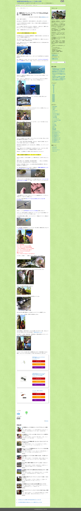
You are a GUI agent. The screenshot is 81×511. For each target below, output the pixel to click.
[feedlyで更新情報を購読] (61, 1)
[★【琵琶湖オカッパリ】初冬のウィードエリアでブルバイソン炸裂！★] (19, 429)
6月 (53, 87)
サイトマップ (23, 5)
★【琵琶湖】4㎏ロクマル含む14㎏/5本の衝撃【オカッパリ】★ (34, 483)
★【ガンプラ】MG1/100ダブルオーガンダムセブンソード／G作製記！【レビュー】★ (59, 74)
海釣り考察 (54, 128)
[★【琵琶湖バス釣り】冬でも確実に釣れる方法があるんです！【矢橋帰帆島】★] (19, 471)
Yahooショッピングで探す (38, 367)
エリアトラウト (55, 110)
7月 (53, 86)
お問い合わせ (18, 5)
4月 (53, 89)
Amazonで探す (38, 364)
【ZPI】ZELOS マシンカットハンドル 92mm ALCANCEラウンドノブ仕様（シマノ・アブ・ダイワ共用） (38, 374)
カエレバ (36, 359)
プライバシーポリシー (29, 5)
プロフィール (35, 5)
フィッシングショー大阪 (56, 120)
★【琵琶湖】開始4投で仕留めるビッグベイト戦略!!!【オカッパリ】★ (30, 502)
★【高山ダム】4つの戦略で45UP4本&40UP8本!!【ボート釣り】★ (29, 499)
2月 (53, 91)
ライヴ (53, 122)
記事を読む (23, 432)
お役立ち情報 (54, 106)
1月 (53, 92)
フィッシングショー (55, 118)
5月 (53, 88)
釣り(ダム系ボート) (55, 133)
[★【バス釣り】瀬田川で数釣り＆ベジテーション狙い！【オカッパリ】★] (19, 464)
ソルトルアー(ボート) (55, 113)
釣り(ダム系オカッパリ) (56, 132)
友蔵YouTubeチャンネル (38, 332)
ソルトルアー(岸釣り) (55, 114)
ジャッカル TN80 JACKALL (37, 390)
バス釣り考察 (54, 117)
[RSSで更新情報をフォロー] (63, 1)
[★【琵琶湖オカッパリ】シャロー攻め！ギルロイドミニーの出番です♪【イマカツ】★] (19, 436)
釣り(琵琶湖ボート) (55, 140)
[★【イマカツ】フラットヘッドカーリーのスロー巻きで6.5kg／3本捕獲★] (19, 492)
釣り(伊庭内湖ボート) (55, 135)
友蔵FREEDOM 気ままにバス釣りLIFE (29, 1)
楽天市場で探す (38, 361)
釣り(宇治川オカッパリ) (56, 137)
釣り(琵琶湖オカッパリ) (56, 139)
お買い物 (53, 107)
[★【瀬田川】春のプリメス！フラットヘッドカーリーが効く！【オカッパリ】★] (19, 478)
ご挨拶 (53, 109)
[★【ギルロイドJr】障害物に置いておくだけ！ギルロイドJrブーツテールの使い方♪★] (19, 443)
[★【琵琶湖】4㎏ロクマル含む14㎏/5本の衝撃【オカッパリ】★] (19, 486)
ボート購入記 (54, 121)
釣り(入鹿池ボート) (55, 136)
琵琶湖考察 (54, 129)
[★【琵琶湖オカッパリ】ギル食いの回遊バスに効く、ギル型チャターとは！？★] (19, 457)
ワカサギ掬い (54, 125)
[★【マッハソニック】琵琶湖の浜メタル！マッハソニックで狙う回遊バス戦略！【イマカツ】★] (19, 450)
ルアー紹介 (54, 124)
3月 (53, 90)
